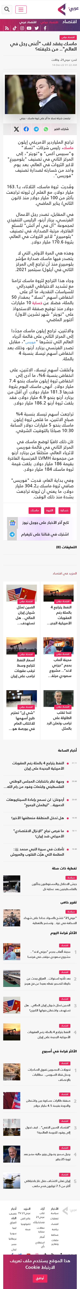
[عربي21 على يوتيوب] (29, 28)
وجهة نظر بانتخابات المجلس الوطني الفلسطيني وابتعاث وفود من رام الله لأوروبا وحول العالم (35, 785)
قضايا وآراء (38, 1222)
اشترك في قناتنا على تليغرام (45, 534)
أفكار (42, 1237)
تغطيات (54, 1218)
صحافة (54, 1235)
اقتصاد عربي (27, 22)
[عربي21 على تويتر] (37, 28)
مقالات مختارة (40, 1230)
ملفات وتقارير (54, 1242)
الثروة (49, 510)
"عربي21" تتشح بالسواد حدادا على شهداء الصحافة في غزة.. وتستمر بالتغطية (50, 921)
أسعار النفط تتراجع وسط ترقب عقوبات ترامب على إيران (23, 668)
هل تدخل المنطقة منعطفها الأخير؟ (37, 818)
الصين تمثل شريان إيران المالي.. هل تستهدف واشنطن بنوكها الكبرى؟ (23, 616)
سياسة (71, 878)
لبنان (14, 1249)
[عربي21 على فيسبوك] (45, 28)
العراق (13, 1222)
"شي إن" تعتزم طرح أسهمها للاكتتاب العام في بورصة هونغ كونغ (22, 721)
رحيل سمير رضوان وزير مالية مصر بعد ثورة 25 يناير (47, 1157)
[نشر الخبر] (16, 129)
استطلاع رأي (40, 1244)
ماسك (68, 148)
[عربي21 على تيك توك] (14, 28)
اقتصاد (69, 22)
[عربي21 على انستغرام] (22, 28)
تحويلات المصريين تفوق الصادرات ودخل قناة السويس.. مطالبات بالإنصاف (49, 1075)
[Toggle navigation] (21, 10)
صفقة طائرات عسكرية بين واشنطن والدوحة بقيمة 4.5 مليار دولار (48, 1103)
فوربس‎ (31, 342)
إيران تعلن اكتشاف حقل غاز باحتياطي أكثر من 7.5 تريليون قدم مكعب (47, 1184)
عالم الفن (26, 1218)
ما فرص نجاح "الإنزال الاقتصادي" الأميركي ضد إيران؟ (38, 833)
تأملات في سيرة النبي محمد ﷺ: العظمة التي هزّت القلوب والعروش (37, 852)
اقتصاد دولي (49, 22)
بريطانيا (12, 1239)
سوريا (13, 1233)
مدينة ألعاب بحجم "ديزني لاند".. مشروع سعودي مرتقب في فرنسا (59, 668)
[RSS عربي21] (7, 28)
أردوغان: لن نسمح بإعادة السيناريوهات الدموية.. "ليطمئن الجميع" (35, 802)
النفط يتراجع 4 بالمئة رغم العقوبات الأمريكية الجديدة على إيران (59, 616)
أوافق (40, 1278)
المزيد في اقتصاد (65, 573)
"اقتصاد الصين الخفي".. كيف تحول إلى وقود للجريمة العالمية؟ (48, 1130)
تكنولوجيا (26, 1224)
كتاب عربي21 (40, 1215)
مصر (14, 1244)
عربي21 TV (24, 1213)
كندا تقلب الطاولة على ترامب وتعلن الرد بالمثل (59, 721)
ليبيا (14, 1228)
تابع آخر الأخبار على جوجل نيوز (45, 523)
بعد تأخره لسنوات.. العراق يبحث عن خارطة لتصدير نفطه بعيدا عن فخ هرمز (47, 981)
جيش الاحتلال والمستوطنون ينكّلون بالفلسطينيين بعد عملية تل (54, 887)
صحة (28, 1229)
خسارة (37, 303)
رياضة (55, 1229)
